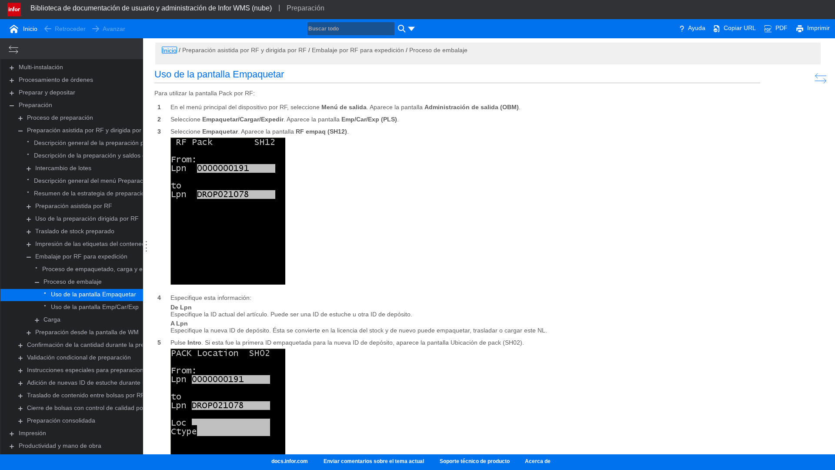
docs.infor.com (289, 461)
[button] (40, 67)
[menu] (411, 28)
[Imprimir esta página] (800, 27)
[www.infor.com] (15, 9)
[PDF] (768, 27)
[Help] (682, 27)
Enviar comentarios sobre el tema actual (374, 461)
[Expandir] (20, 118)
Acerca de (538, 461)
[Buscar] (400, 28)
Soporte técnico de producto (475, 461)
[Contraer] (20, 130)
